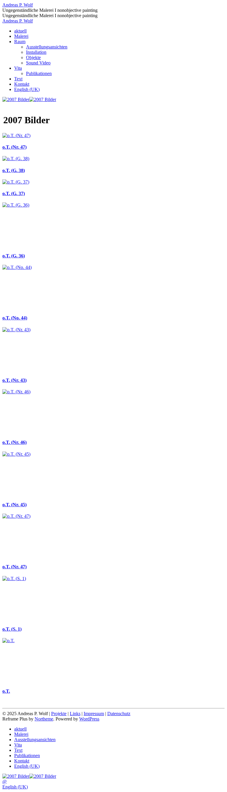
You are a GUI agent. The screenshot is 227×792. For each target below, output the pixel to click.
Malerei (21, 36)
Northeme (44, 718)
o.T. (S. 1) (12, 629)
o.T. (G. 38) (13, 170)
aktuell (20, 30)
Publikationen (39, 73)
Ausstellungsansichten (46, 46)
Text (18, 78)
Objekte (33, 57)
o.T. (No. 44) (14, 317)
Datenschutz (118, 713)
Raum (19, 41)
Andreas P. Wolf (17, 4)
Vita (18, 68)
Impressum (94, 713)
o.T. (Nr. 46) (14, 442)
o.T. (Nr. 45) (14, 504)
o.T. (6, 691)
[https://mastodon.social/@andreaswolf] (15, 99)
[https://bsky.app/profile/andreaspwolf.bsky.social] (42, 99)
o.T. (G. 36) (13, 255)
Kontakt (21, 84)
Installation (36, 52)
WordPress (89, 718)
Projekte (59, 713)
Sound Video (38, 62)
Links (75, 713)
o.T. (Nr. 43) (14, 380)
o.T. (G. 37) (13, 193)
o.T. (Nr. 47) (14, 147)
